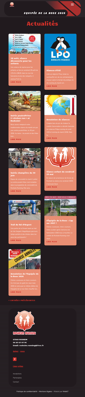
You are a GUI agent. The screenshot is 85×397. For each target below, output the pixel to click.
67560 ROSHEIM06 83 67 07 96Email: (20, 342)
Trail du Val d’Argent (21, 224)
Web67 (65, 391)
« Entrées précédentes (22, 300)
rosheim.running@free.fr (31, 345)
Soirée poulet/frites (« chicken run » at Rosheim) (21, 118)
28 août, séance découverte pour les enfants (21, 60)
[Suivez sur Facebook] (14, 359)
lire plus (16, 82)
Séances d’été (53, 70)
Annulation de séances (58, 119)
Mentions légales (45, 391)
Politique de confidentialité (26, 391)
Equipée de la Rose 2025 (44, 13)
